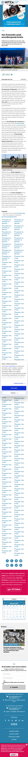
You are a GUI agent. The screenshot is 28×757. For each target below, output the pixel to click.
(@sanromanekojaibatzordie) (9, 216)
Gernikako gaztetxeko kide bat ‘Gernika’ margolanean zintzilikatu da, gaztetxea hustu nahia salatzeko (13, 650)
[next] (24, 603)
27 (5, 607)
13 (13, 611)
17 (4, 614)
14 (17, 611)
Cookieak (14, 739)
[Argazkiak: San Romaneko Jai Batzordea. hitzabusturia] (8, 221)
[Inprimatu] (20, 565)
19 (10, 614)
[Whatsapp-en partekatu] (11, 565)
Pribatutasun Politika (8, 682)
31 (18, 607)
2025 (22, 79)
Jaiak (3, 30)
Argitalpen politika (14, 731)
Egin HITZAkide (14, 589)
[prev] (4, 603)
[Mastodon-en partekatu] (16, 560)
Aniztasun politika (14, 734)
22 (20, 614)
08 (24, 79)
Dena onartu (14, 388)
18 (7, 614)
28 (8, 607)
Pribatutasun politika (14, 736)
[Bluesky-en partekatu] (20, 560)
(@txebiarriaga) (21, 213)
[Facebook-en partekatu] (7, 560)
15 (20, 611)
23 (23, 614)
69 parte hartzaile (19, 123)
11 (25, 79)
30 (14, 607)
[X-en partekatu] (11, 560)
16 (23, 611)
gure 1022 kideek (11, 366)
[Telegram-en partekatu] (7, 565)
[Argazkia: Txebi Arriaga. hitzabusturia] (20, 257)
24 (4, 616)
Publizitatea (14, 717)
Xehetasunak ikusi (18, 383)
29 (11, 607)
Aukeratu (13, 393)
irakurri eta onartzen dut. (13, 683)
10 (4, 611)
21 (17, 614)
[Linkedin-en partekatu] (16, 565)
